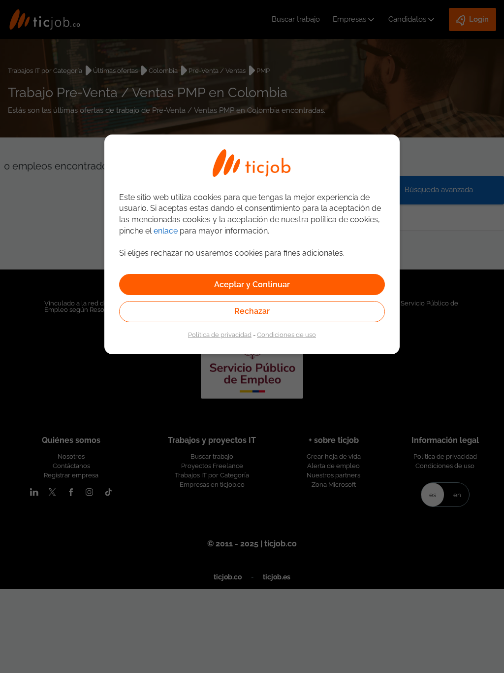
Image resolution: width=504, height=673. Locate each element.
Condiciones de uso (286, 334)
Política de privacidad (220, 334)
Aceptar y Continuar (252, 284)
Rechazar (252, 311)
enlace (166, 231)
